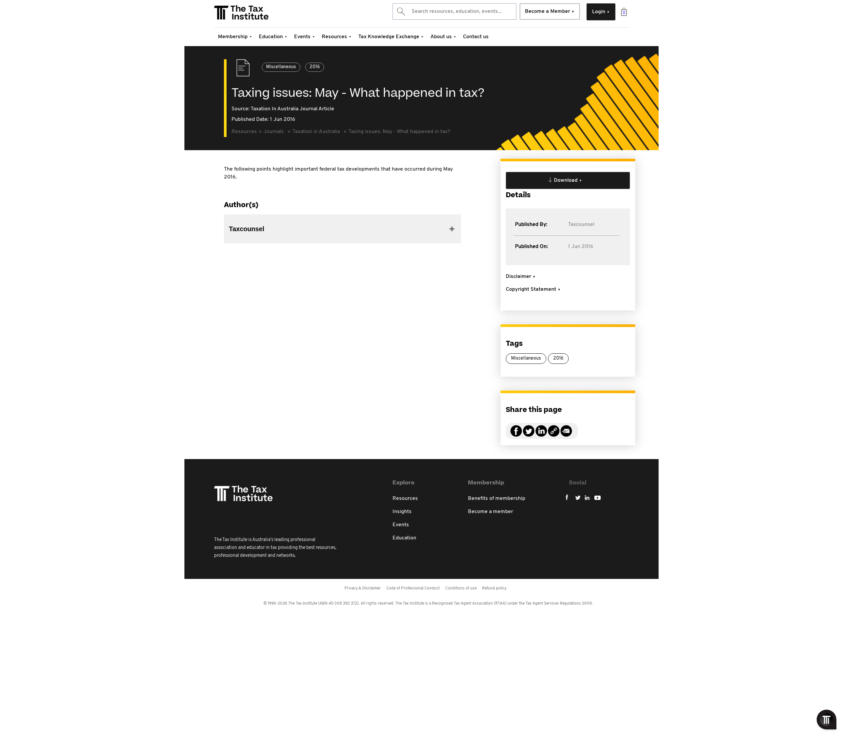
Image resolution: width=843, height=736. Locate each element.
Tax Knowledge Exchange (388, 37)
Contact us (476, 37)
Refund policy (494, 588)
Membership (233, 37)
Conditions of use (460, 588)
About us (441, 37)
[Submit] (400, 11)
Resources (334, 37)
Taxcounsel (581, 224)
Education (271, 37)
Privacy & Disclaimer (362, 588)
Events (302, 37)
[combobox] (454, 11)
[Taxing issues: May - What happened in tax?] (553, 434)
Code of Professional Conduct (413, 588)
